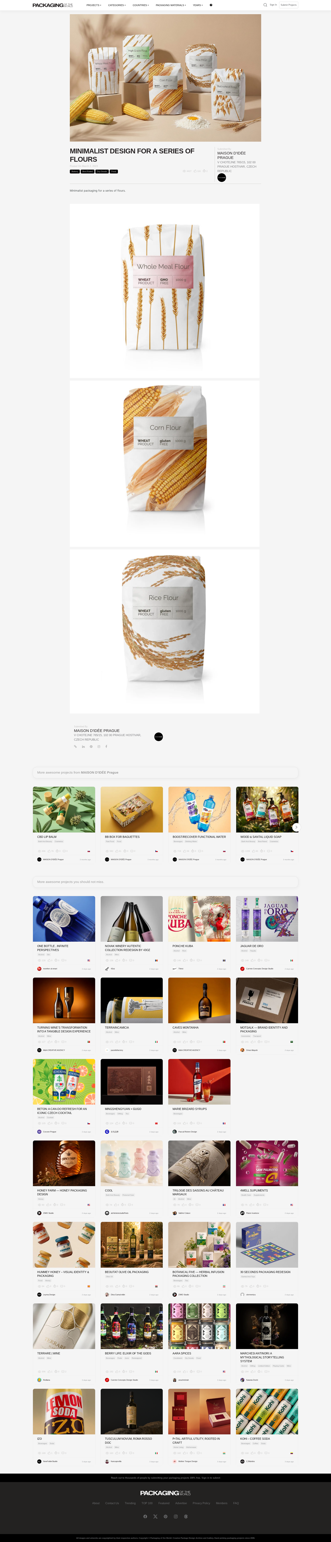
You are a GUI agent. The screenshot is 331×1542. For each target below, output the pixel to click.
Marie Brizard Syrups (190, 1109)
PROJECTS (93, 5)
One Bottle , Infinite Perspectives (52, 948)
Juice (127, 1358)
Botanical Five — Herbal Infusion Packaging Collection (198, 1274)
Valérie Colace (184, 1213)
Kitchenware (191, 1447)
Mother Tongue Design (187, 1461)
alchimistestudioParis (119, 1213)
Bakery (75, 171)
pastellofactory (117, 1050)
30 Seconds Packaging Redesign (265, 1272)
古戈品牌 (114, 1132)
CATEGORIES (116, 5)
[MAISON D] (221, 177)
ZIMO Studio (48, 1213)
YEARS (197, 5)
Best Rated (87, 171)
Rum (184, 951)
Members (221, 1503)
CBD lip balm (46, 836)
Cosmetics (59, 841)
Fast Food (110, 841)
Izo (39, 1438)
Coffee (255, 1443)
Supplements (259, 1195)
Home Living (178, 1447)
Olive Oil (109, 1277)
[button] (265, 5)
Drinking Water (191, 841)
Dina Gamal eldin (118, 1295)
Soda (52, 1443)
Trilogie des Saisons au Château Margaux (198, 1192)
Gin (48, 955)
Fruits (120, 1358)
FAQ (236, 1503)
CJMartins (250, 1461)
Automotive (245, 1036)
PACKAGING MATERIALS (170, 5)
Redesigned (137, 1358)
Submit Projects (289, 5)
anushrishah (183, 1380)
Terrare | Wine (48, 1353)
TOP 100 (147, 1503)
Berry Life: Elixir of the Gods (128, 1353)
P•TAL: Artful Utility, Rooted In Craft (196, 1440)
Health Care (246, 1195)
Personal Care (128, 1195)
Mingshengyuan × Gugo (123, 1109)
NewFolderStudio (50, 1461)
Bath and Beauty (45, 841)
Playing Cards (278, 1366)
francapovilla (116, 1461)
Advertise (181, 1503)
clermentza (250, 1295)
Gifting (120, 1114)
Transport (257, 1036)
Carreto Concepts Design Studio (259, 969)
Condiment (178, 1358)
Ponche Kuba (183, 946)
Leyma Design (49, 1295)
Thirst (180, 969)
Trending (130, 1503)
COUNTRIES (140, 5)
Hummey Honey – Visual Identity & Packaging (63, 1274)
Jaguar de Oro (251, 946)
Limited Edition (264, 1366)
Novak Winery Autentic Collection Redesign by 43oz (127, 948)
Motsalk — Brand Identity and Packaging (264, 1029)
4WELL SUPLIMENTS (254, 1190)
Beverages (178, 841)
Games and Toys (248, 1277)
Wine (117, 955)
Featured (163, 1503)
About (95, 1503)
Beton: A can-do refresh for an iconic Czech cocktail (62, 1111)
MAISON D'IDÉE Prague (231, 155)
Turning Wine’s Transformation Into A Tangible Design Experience (64, 1029)
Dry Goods (102, 171)
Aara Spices (182, 1353)
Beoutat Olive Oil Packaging (127, 1272)
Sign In (273, 4)
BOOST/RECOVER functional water (199, 836)
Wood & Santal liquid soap (261, 836)
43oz (113, 969)
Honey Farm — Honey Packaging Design (62, 1192)
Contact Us (112, 1503)
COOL (109, 1190)
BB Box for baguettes (122, 836)
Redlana (46, 1380)
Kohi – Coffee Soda (255, 1438)
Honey (40, 1199)
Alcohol (41, 955)
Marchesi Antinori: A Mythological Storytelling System (262, 1357)
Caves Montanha (186, 1027)
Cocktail (50, 1117)
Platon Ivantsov (252, 1213)
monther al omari (50, 969)
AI (174, 1199)
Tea (127, 1114)
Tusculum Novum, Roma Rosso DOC (128, 1440)
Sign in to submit (211, 1478)
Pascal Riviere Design (187, 1132)
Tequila (253, 951)
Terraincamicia (117, 1027)
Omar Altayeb (252, 1050)
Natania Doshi (252, 1380)
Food (113, 171)
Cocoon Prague (49, 1132)
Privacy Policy (201, 1503)
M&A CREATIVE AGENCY (54, 1050)
